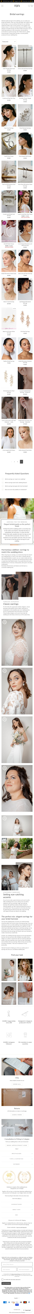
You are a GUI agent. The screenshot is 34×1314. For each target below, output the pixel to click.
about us (19, 1198)
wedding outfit (17, 528)
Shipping (23, 1220)
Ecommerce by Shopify (19, 1312)
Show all (17, 1084)
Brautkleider (16, 1153)
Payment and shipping (24, 1224)
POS (10, 1312)
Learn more (17, 1114)
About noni (17, 1209)
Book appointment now (17, 1145)
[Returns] (17, 1097)
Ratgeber (16, 1164)
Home (16, 1148)
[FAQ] (17, 1066)
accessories (16, 535)
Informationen (16, 1204)
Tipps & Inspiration (16, 1158)
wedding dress (11, 921)
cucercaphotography (22, 1227)
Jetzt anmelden (6, 1283)
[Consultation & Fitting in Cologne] (17, 1128)
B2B (16, 1214)
